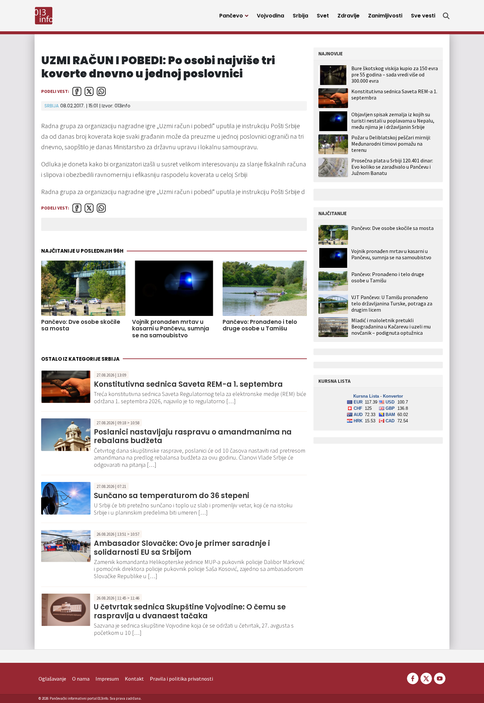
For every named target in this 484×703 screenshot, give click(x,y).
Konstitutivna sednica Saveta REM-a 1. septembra (188, 384)
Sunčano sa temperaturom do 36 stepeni (171, 496)
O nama (81, 678)
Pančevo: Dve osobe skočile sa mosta (80, 325)
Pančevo (231, 15)
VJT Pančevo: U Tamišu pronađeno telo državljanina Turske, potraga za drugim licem (391, 303)
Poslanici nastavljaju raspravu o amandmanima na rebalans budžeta (193, 436)
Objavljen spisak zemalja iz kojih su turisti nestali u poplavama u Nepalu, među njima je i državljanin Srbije (392, 120)
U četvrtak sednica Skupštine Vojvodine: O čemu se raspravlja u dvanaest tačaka (190, 611)
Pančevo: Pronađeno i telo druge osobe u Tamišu (260, 325)
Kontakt (134, 678)
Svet (323, 15)
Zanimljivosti (385, 15)
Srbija (300, 15)
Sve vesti (423, 15)
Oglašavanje (52, 678)
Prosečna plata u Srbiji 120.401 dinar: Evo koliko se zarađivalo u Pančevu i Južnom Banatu (392, 166)
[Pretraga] (446, 16)
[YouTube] (439, 678)
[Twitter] (426, 678)
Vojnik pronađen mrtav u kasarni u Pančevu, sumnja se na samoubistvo (170, 329)
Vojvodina (270, 15)
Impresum (107, 678)
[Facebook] (412, 678)
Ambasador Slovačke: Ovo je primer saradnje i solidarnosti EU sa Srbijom (182, 547)
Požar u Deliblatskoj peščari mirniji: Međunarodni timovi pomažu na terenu (391, 143)
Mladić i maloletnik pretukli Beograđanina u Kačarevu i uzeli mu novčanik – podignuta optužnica (391, 326)
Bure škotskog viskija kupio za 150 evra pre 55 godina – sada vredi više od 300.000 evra (394, 74)
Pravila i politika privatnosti (181, 678)
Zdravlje (348, 15)
